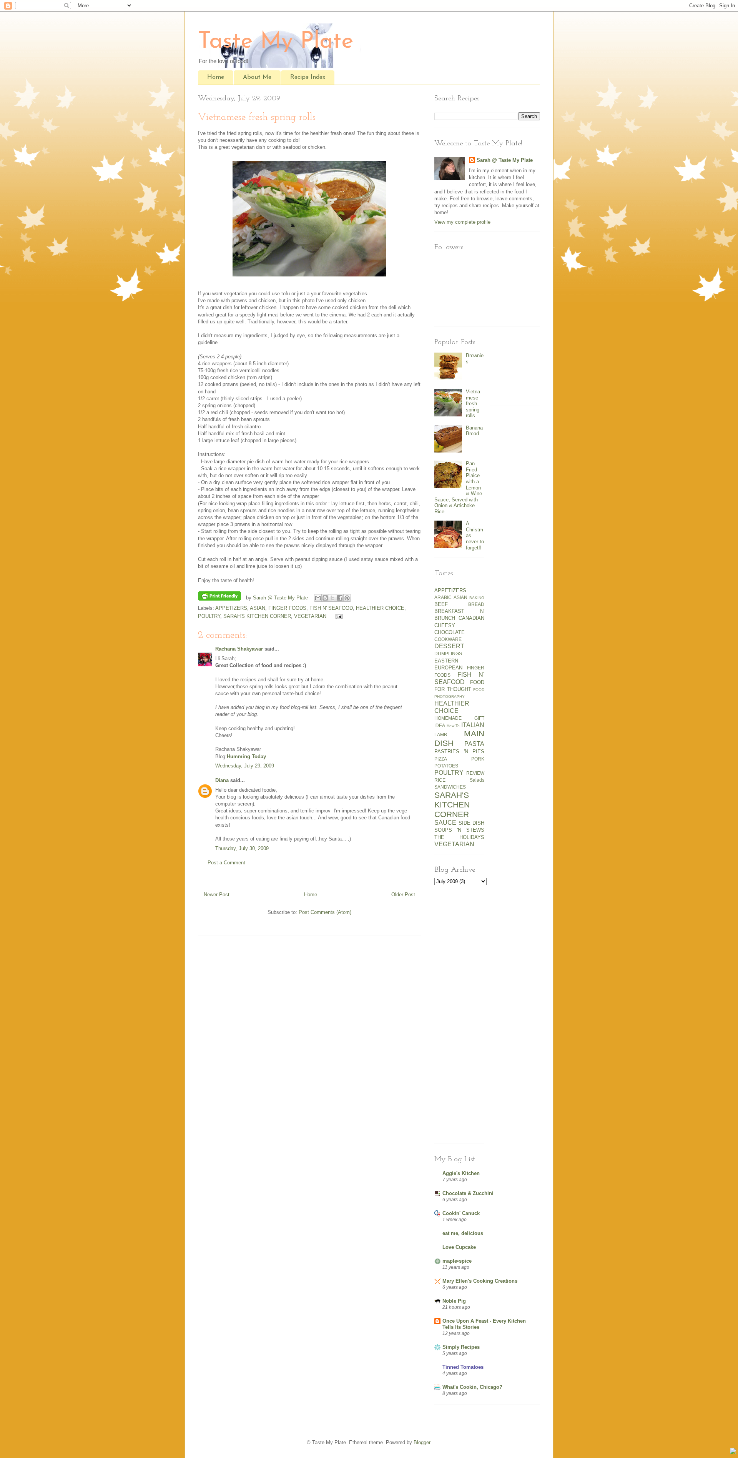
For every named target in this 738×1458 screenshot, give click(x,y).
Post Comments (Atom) (325, 912)
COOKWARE (448, 639)
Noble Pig (454, 1301)
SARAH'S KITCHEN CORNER (257, 616)
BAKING (476, 598)
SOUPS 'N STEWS (459, 830)
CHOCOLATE (449, 632)
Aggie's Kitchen (461, 1173)
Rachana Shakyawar (239, 649)
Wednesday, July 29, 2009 (244, 766)
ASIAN (257, 608)
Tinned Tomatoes (463, 1367)
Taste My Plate (276, 41)
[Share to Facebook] (340, 598)
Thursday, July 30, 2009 (242, 848)
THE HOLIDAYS (459, 837)
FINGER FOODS (287, 608)
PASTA (474, 744)
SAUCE (445, 822)
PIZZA (440, 758)
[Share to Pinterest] (347, 598)
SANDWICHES (450, 786)
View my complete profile (462, 222)
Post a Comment (226, 862)
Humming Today (246, 756)
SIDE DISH (472, 823)
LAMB (440, 734)
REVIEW (475, 773)
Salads (477, 779)
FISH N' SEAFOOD (331, 608)
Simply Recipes (461, 1347)
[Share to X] (332, 598)
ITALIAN (472, 725)
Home (215, 77)
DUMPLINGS (448, 653)
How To (453, 726)
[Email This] (318, 598)
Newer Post (216, 894)
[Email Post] (337, 616)
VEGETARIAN (310, 616)
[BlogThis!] (325, 598)
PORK (477, 758)
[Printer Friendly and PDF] (219, 597)
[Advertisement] (246, 1017)
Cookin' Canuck (461, 1213)
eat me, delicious (462, 1233)
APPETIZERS (231, 608)
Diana (222, 780)
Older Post (403, 894)
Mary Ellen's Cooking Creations (479, 1281)
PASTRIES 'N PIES (459, 751)
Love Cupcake (459, 1247)
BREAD (476, 604)
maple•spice (457, 1261)
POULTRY (209, 616)
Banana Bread (474, 431)
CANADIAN (471, 618)
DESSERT (449, 646)
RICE (439, 779)
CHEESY (444, 625)
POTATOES (446, 765)
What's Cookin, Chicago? (472, 1387)
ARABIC (443, 597)
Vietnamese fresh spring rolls (473, 403)
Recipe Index (307, 77)
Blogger (422, 1442)
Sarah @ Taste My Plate (505, 160)
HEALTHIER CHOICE (380, 608)
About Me (257, 77)
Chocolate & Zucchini (468, 1193)
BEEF (441, 604)
